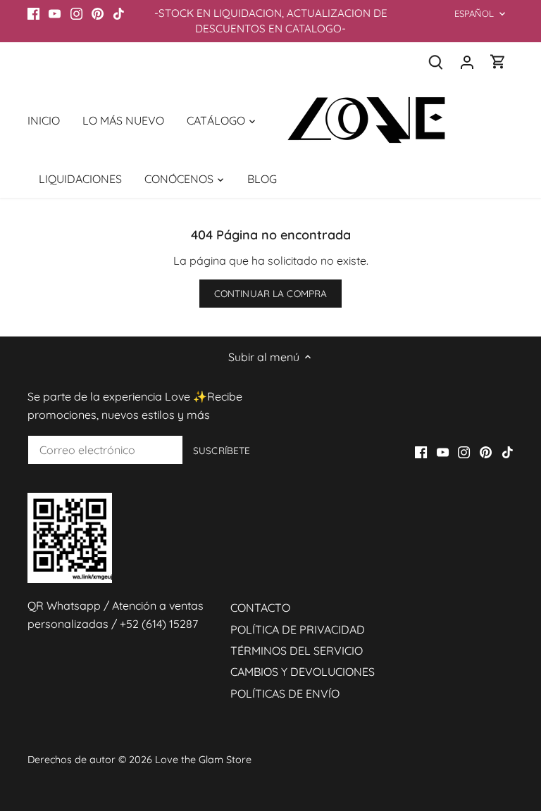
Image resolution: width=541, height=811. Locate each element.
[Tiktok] (119, 13)
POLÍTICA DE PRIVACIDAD (297, 629)
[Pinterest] (98, 13)
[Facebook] (33, 13)
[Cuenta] (467, 61)
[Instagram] (76, 13)
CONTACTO (260, 608)
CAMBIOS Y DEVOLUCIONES (302, 672)
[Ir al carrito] (498, 61)
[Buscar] (436, 61)
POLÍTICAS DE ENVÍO (285, 693)
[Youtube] (55, 13)
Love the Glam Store (203, 759)
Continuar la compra (271, 293)
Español (474, 13)
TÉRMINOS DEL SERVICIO (296, 650)
